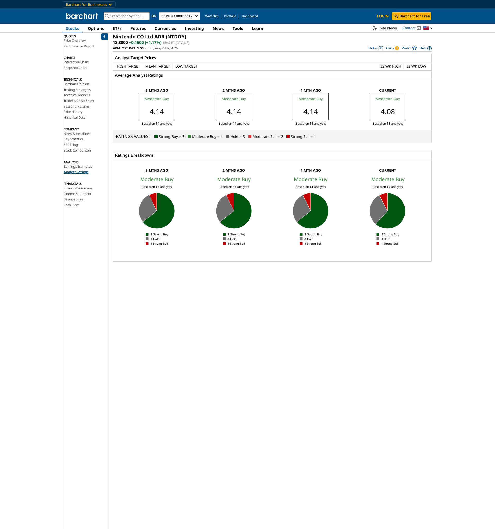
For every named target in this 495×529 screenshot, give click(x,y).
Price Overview (75, 40)
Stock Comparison (77, 150)
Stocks (72, 28)
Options (96, 28)
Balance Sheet (74, 199)
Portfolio (230, 16)
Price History (73, 111)
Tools (238, 28)
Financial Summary (78, 188)
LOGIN (383, 16)
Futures (138, 28)
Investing (194, 28)
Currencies (165, 28)
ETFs (117, 28)
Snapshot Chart (75, 67)
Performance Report (79, 46)
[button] (428, 28)
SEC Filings (71, 144)
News (218, 28)
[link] (425, 48)
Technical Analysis (77, 95)
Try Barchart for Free (411, 16)
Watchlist (211, 16)
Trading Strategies (77, 89)
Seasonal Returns (76, 106)
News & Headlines (77, 133)
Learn (257, 28)
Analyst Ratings (76, 172)
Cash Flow (71, 204)
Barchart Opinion (76, 84)
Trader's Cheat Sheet (79, 100)
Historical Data (74, 117)
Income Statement (78, 193)
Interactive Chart (76, 62)
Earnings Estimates (78, 166)
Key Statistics (73, 139)
